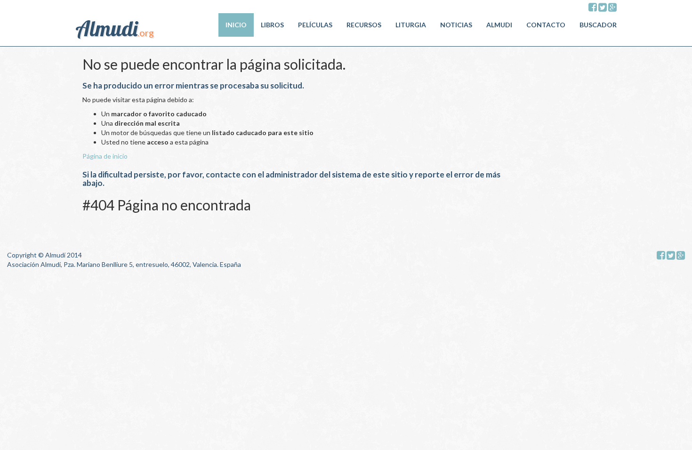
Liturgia (410, 25)
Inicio (236, 25)
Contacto (545, 25)
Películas (315, 25)
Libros (272, 25)
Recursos (363, 25)
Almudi (499, 25)
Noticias (456, 25)
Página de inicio (105, 156)
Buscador (598, 25)
